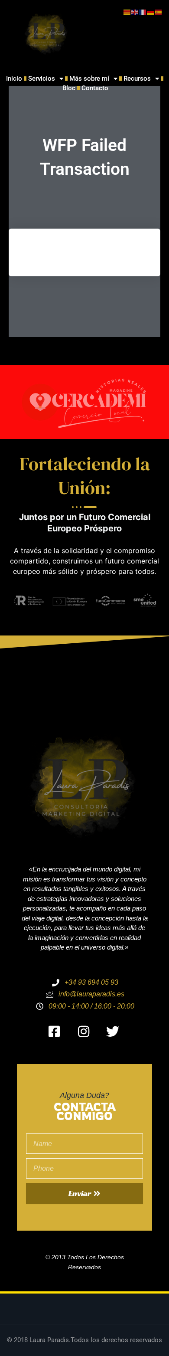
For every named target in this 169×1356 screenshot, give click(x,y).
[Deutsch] (151, 12)
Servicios (41, 78)
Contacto (94, 88)
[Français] (143, 12)
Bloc (68, 88)
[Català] (127, 12)
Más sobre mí (89, 78)
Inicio (14, 78)
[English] (135, 12)
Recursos (137, 78)
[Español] (158, 12)
